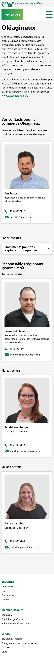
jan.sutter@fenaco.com (20, 217)
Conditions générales (12, 619)
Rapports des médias (12, 639)
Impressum (7, 615)
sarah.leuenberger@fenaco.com (25, 451)
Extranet (6, 647)
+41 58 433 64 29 (16, 445)
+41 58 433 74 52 (16, 211)
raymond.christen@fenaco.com (24, 355)
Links (4, 652)
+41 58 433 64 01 (16, 349)
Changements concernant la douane (20, 643)
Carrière (5, 600)
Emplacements (9, 595)
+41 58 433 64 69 (16, 541)
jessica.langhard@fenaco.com (24, 547)
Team (4, 591)
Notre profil (7, 587)
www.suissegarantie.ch (14, 96)
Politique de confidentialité (15, 624)
